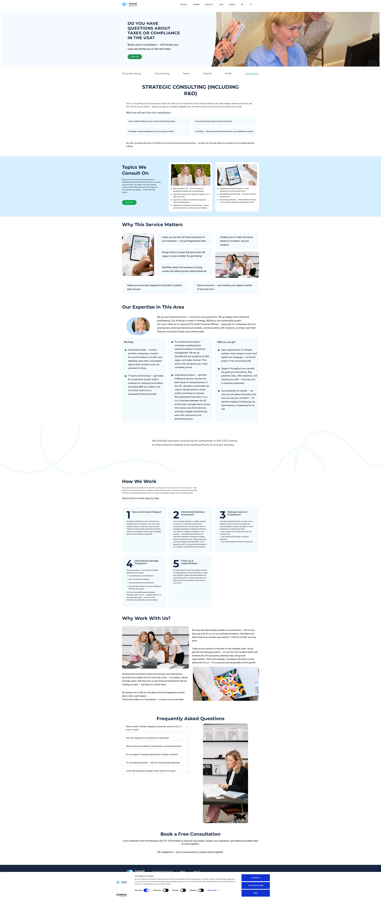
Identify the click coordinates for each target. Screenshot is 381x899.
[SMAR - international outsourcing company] (132, 4)
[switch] (166, 890)
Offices (183, 4)
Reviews (196, 4)
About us (208, 4)
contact (232, 4)
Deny (256, 893)
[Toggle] (187, 726)
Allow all (255, 878)
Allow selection (255, 885)
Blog (221, 4)
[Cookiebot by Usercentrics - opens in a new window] (121, 895)
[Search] (251, 4)
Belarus (182, 871)
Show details (212, 890)
